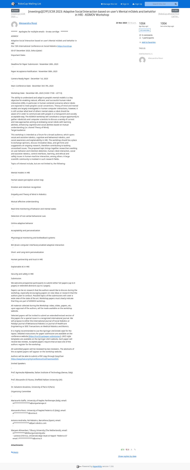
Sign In (125, 4)
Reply (15, 452)
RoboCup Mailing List (29, 3)
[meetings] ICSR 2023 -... (18, 15)
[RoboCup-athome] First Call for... (168, 15)
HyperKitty (97, 466)
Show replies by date (127, 456)
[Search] (175, 4)
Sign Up (138, 4)
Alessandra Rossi (28, 23)
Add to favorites (149, 42)
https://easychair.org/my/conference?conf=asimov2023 (34, 359)
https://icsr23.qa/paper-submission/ (44, 336)
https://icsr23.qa (64, 46)
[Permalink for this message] (135, 449)
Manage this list (110, 4)
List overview (145, 30)
